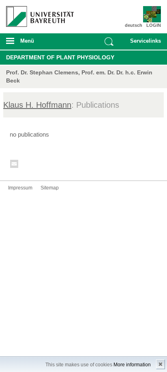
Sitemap (50, 188)
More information (132, 365)
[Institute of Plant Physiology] (148, 14)
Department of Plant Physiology (60, 57)
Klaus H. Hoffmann (37, 104)
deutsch (133, 25)
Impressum (20, 188)
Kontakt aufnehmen (14, 165)
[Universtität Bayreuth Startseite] (37, 13)
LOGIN (153, 25)
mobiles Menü (36, 43)
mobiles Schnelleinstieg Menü (143, 43)
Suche (109, 41)
